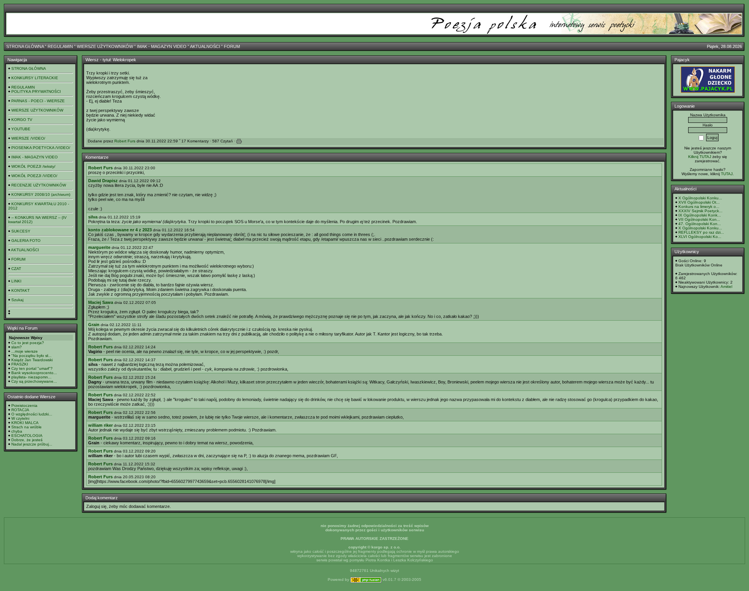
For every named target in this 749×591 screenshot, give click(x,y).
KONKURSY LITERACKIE (34, 78)
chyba (16, 431)
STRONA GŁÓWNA (25, 46)
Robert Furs (124, 141)
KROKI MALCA (25, 423)
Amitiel (726, 286)
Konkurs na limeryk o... (698, 206)
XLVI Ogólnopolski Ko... (699, 236)
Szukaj (17, 300)
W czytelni (20, 418)
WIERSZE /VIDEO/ (28, 138)
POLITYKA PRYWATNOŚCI (36, 91)
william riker (100, 425)
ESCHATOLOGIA (27, 435)
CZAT (16, 268)
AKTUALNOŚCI (205, 46)
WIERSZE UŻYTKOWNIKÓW (105, 46)
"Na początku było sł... (31, 355)
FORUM (232, 46)
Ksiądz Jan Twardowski (32, 360)
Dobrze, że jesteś (27, 440)
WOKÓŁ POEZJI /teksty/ (33, 166)
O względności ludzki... (31, 414)
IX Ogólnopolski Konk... (699, 215)
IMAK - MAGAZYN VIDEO (161, 46)
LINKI (16, 281)
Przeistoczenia (24, 405)
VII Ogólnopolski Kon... (699, 219)
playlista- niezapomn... (31, 377)
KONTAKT (20, 290)
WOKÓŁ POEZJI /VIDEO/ (34, 176)
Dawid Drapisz (103, 180)
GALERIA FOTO (26, 240)
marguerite (99, 247)
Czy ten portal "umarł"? (32, 368)
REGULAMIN (60, 46)
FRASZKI (19, 364)
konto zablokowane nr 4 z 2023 (120, 229)
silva (93, 217)
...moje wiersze (24, 351)
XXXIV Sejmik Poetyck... (700, 211)
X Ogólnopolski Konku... (700, 198)
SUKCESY (20, 231)
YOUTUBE (20, 129)
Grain (93, 324)
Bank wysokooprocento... (34, 373)
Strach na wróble (26, 427)
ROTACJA (20, 410)
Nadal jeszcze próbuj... (31, 444)
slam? (16, 347)
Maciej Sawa (100, 302)
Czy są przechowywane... (34, 381)
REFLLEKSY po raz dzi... (701, 232)
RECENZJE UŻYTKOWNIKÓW (38, 185)
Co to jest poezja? (27, 343)
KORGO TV (21, 119)
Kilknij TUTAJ (699, 156)
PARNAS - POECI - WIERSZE (38, 101)
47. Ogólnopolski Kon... (699, 224)
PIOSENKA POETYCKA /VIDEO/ (40, 148)
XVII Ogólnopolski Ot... (699, 202)
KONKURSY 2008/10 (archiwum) (40, 194)
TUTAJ (727, 174)
